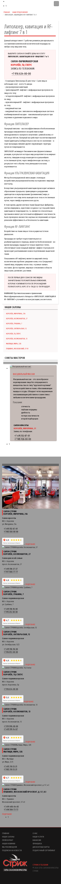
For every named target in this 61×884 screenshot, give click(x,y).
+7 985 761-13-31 (10, 769)
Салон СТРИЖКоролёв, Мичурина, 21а (15, 512)
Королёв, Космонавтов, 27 (16, 318)
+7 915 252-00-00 (11, 612)
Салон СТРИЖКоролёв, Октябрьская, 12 (16, 633)
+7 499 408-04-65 (11, 806)
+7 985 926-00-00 (22, 439)
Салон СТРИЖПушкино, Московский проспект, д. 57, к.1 (24, 790)
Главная (7, 12)
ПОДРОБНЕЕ (30, 544)
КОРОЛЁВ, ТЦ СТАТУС (21, 64)
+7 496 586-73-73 (11, 809)
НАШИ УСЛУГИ (38, 836)
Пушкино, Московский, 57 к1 (17, 348)
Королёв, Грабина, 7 (14, 323)
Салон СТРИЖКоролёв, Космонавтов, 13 (16, 710)
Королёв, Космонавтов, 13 (16, 338)
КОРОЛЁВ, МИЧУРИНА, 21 (25, 428)
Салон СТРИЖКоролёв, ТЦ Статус (13, 673)
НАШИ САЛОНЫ (8, 836)
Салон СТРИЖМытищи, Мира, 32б (13, 750)
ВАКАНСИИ (37, 840)
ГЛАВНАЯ (5, 833)
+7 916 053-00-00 (11, 652)
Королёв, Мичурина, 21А (15, 313)
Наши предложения (20, 12)
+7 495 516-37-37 (11, 569)
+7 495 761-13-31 (10, 766)
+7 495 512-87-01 (22, 435)
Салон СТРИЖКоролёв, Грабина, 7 (13, 593)
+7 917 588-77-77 (11, 571)
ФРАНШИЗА (37, 843)
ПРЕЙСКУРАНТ (7, 840)
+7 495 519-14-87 (11, 729)
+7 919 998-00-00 (11, 726)
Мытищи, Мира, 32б (13, 343)
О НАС (35, 833)
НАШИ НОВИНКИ (8, 843)
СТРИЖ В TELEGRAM (40, 864)
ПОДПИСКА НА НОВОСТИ (12, 850)
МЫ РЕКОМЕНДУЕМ (9, 847)
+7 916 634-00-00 (21, 73)
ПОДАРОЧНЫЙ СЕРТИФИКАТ (44, 850)
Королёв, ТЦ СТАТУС (13, 333)
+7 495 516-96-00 (11, 649)
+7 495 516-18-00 (11, 609)
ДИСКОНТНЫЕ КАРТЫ (41, 847)
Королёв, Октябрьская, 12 (16, 328)
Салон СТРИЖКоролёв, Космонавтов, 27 (17, 552)
